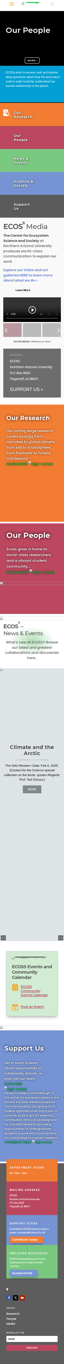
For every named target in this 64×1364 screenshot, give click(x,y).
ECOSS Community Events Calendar (34, 991)
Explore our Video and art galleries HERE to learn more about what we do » (28, 275)
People (11, 1319)
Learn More (23, 290)
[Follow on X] (15, 1297)
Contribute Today (25, 1240)
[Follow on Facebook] (9, 1297)
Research (13, 1314)
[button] (32, 57)
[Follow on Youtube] (22, 1297)
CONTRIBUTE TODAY (18, 1142)
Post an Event (32, 1007)
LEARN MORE (17, 464)
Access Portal (22, 1273)
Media (10, 1324)
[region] (32, 804)
